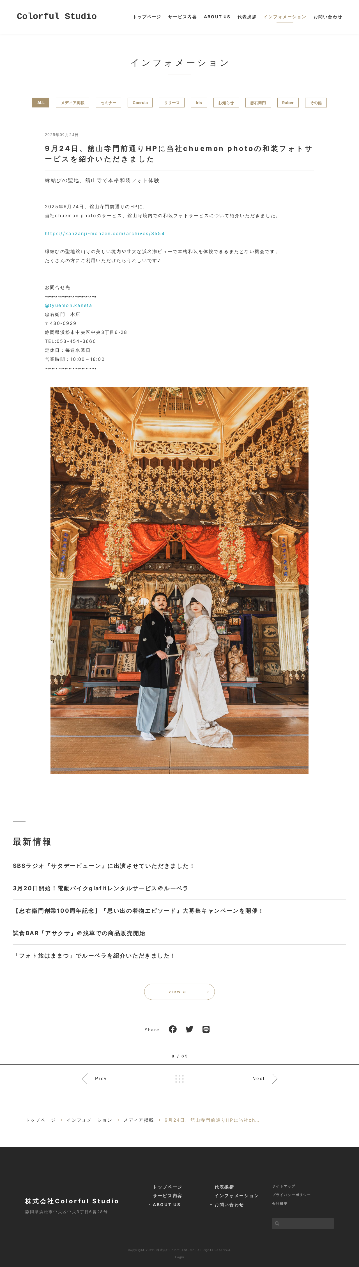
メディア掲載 (72, 102)
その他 (316, 102)
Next (258, 1078)
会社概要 (280, 1203)
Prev (101, 1078)
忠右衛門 (258, 102)
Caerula (140, 102)
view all (179, 991)
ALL (41, 102)
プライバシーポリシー (291, 1195)
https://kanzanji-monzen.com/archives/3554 (105, 233)
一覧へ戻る (179, 1079)
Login (179, 1257)
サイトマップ (284, 1186)
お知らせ (226, 102)
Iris (199, 102)
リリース (172, 102)
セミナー (108, 102)
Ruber (288, 102)
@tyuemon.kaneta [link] (69, 305)
